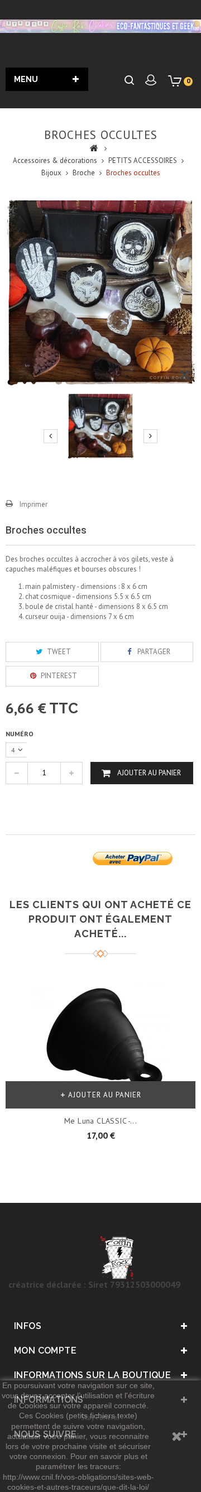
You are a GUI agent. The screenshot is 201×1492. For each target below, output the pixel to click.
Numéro (20, 734)
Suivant (150, 436)
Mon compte (45, 1350)
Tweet (58, 651)
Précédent (51, 436)
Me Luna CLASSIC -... (100, 1121)
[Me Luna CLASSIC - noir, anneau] (100, 1037)
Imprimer (33, 504)
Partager (153, 651)
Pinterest (58, 675)
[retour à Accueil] (94, 147)
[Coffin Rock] (100, 26)
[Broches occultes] (100, 425)
